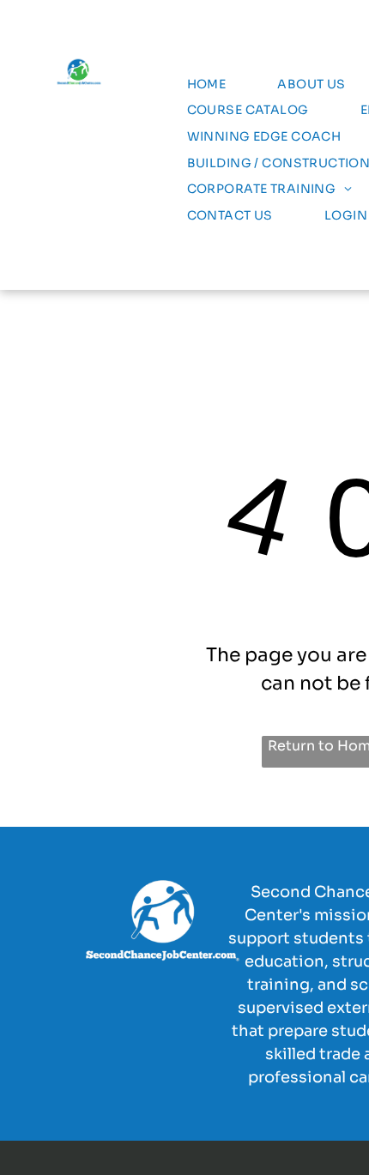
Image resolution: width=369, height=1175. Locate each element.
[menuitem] (206, 84)
